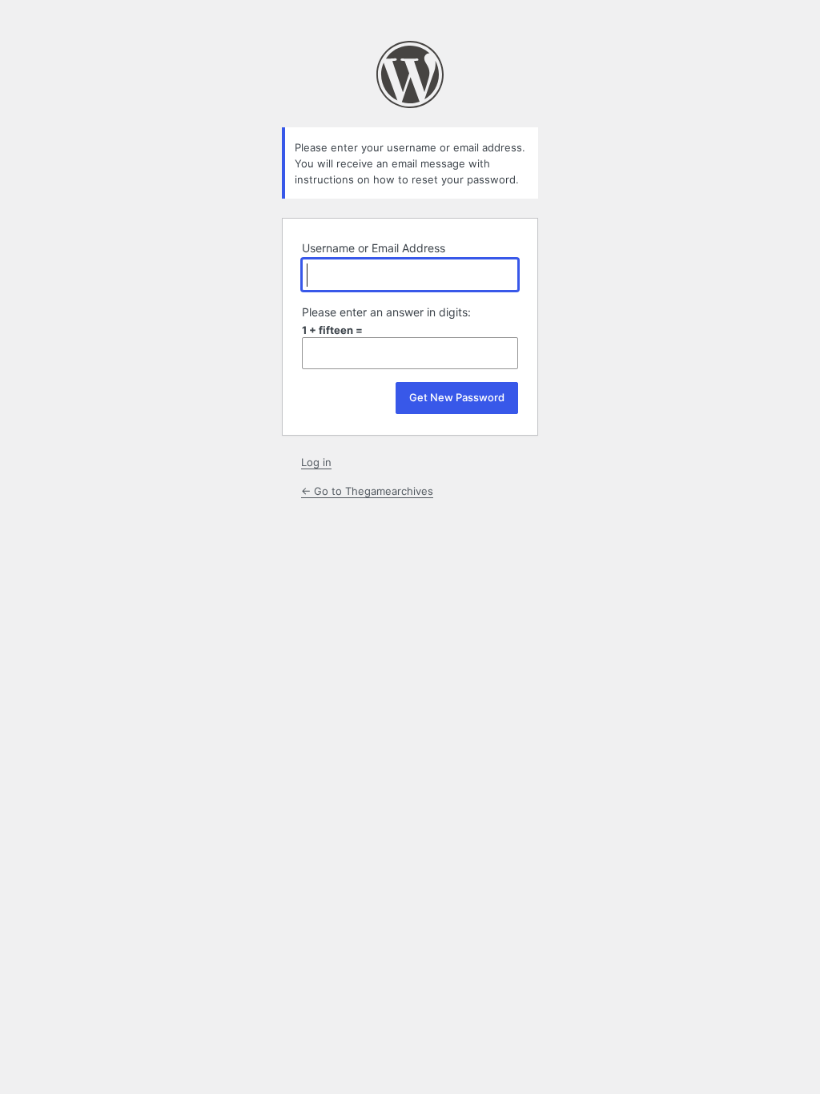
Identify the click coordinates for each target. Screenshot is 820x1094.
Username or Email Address (373, 248)
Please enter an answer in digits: (386, 312)
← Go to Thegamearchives (367, 491)
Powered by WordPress (410, 74)
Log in (316, 462)
